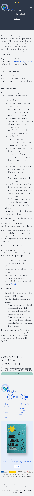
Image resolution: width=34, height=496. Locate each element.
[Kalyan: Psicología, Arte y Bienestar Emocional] (13, 7)
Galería (21, 414)
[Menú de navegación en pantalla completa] (31, 7)
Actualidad (5, 413)
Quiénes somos (6, 411)
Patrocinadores (6, 415)
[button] (17, 373)
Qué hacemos (22, 408)
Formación (22, 410)
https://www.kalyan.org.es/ (23, 62)
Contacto (4, 417)
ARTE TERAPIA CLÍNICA (22, 370)
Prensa (21, 412)
